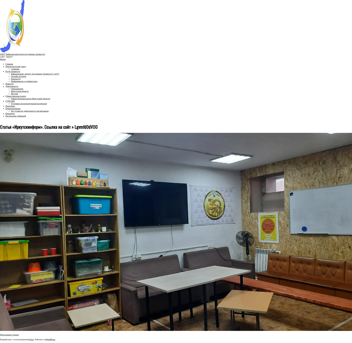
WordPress (50, 339)
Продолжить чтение (9, 335)
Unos (31, 339)
